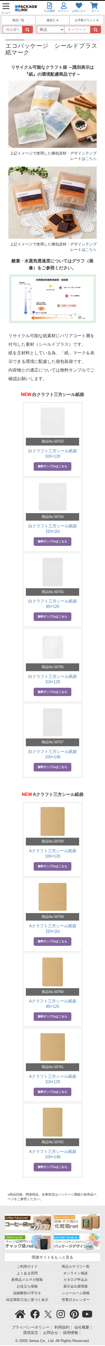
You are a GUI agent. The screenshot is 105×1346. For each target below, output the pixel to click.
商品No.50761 (53, 1067)
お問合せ (50, 1332)
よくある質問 (27, 1273)
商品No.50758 (53, 841)
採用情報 (70, 1332)
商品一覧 (18, 20)
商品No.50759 (53, 917)
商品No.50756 (53, 667)
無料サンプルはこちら (52, 466)
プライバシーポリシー (31, 1327)
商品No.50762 (53, 1142)
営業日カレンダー (76, 1300)
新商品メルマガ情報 (27, 1280)
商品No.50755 (53, 592)
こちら (91, 158)
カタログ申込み (75, 1280)
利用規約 (61, 1327)
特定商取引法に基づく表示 (27, 1300)
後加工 (51, 20)
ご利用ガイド (27, 1266)
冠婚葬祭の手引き (27, 1293)
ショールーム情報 (76, 1293)
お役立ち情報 (27, 1286)
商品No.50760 (53, 992)
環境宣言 (30, 1332)
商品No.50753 (53, 441)
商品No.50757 (53, 742)
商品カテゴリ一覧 (76, 1266)
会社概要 (81, 1327)
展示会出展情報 (75, 1286)
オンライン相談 (75, 1273)
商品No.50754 (53, 517)
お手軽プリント (85, 20)
